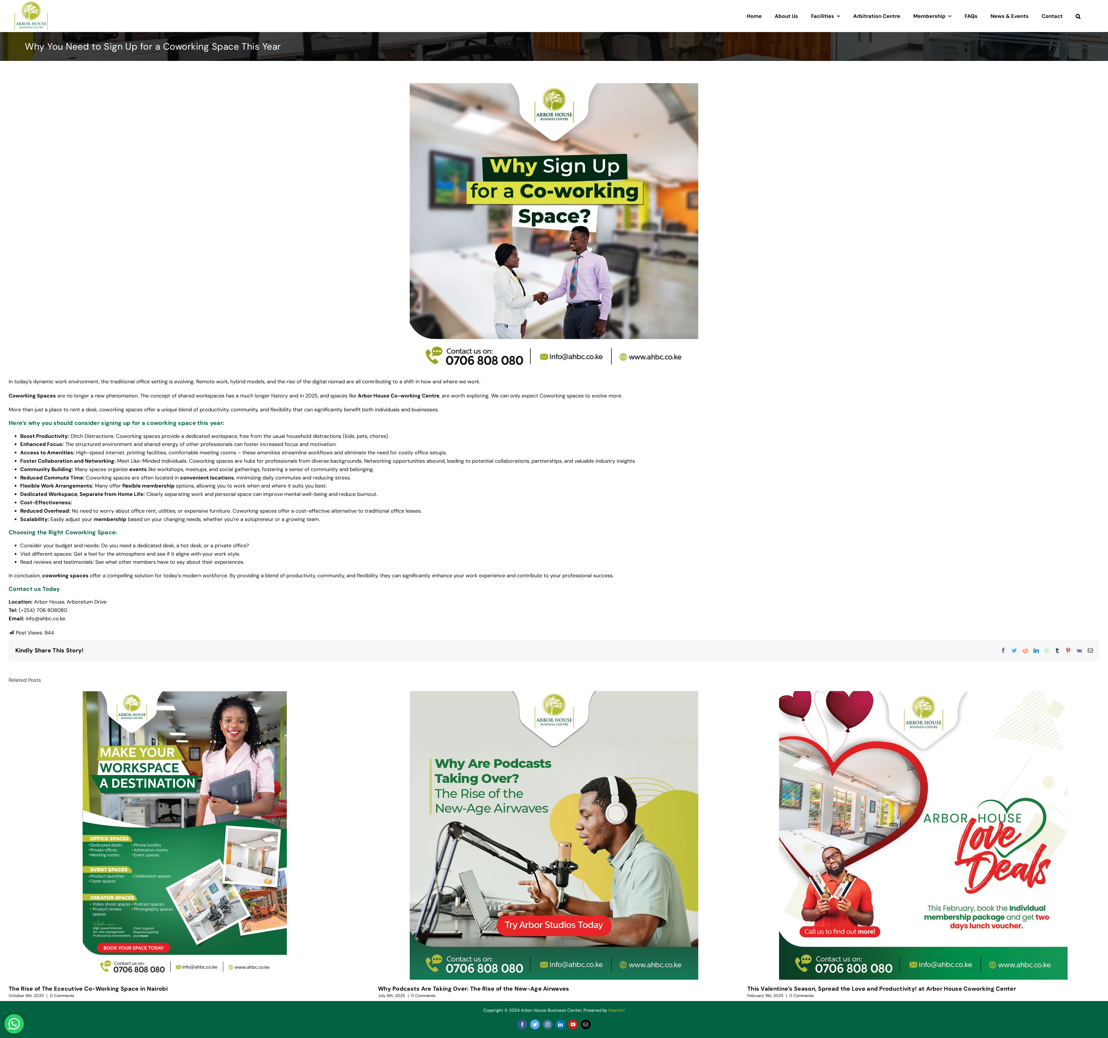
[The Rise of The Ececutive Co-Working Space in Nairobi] (185, 835)
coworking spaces (65, 575)
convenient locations (207, 477)
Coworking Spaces (32, 395)
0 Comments (62, 995)
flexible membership (148, 485)
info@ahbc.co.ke (45, 618)
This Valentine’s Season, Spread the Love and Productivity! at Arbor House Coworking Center (881, 988)
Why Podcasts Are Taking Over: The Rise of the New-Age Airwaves (473, 988)
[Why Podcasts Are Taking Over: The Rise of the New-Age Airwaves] (554, 835)
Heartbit (616, 1010)
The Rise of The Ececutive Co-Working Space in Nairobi (88, 988)
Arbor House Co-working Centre (398, 395)
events (138, 469)
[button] (1078, 16)
